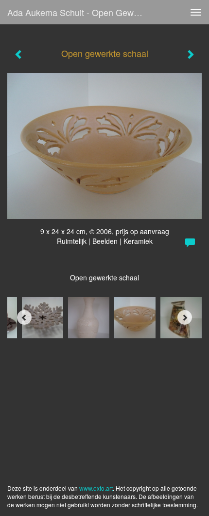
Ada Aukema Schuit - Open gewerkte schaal (79, 12)
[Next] (184, 317)
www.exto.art (96, 488)
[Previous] (24, 317)
